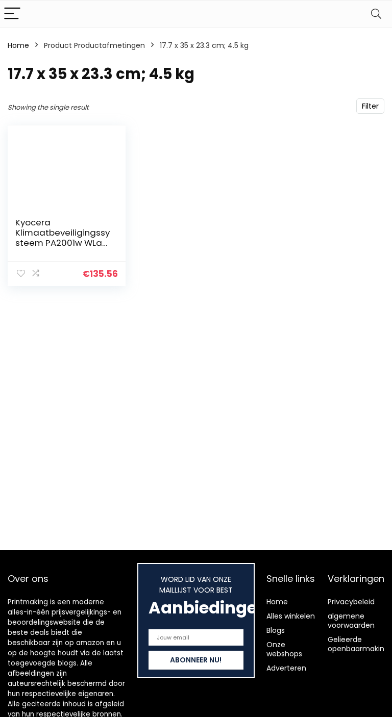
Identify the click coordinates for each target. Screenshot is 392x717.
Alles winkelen (290, 616)
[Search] (376, 14)
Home (18, 45)
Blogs (275, 630)
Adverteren (286, 668)
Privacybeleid (351, 602)
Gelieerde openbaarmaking (358, 644)
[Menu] (12, 14)
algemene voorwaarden (351, 620)
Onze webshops (284, 649)
